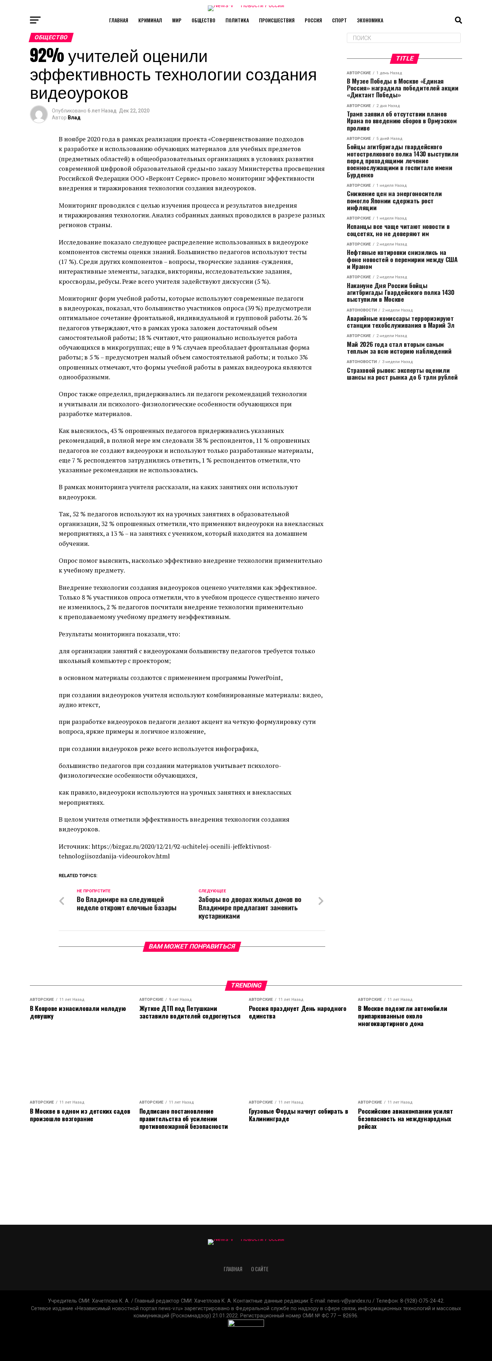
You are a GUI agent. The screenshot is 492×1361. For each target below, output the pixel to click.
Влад (74, 117)
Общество (203, 20)
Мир (177, 20)
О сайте (259, 1269)
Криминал (150, 20)
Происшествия (277, 20)
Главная (118, 20)
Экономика (370, 20)
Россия (313, 20)
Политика (237, 20)
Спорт (339, 20)
